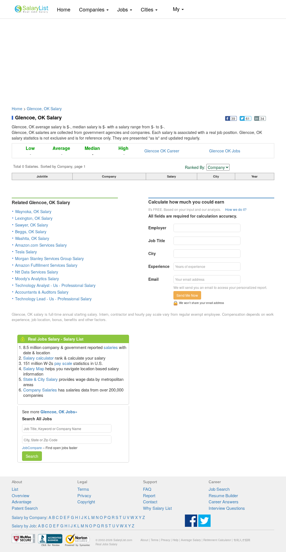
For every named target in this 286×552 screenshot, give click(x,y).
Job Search (219, 489)
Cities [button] (148, 9)
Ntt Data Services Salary (36, 272)
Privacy (84, 495)
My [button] (177, 8)
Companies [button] (92, 9)
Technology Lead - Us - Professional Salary (53, 298)
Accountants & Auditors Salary (41, 292)
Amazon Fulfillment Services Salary (46, 265)
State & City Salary (40, 379)
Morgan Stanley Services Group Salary (49, 258)
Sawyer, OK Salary (31, 225)
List (15, 489)
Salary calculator (38, 358)
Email (153, 279)
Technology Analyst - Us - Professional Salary (55, 285)
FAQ (147, 489)
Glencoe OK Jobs (224, 151)
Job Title (156, 240)
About (144, 540)
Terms (83, 489)
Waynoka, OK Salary (33, 211)
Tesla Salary (26, 251)
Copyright (86, 501)
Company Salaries (40, 390)
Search (32, 456)
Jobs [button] (123, 9)
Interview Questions (227, 508)
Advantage (21, 501)
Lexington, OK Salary (34, 218)
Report (149, 495)
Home (66, 9)
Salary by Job (24, 526)
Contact (150, 501)
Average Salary (191, 540)
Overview (20, 495)
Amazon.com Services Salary (41, 245)
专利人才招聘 (241, 540)
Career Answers (224, 501)
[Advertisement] (143, 59)
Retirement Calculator (217, 540)
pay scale (63, 363)
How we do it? (236, 209)
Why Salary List (157, 508)
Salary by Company (29, 517)
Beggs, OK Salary (30, 231)
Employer (157, 227)
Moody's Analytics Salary (37, 278)
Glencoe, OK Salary (44, 108)
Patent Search (25, 508)
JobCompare (32, 447)
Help (175, 540)
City (152, 253)
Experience (159, 266)
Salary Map (33, 368)
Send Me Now (187, 295)
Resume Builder (223, 495)
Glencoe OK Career (161, 151)
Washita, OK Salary (32, 238)
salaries (111, 347)
